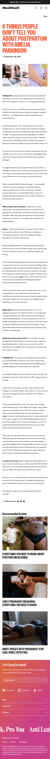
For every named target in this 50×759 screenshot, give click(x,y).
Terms (4, 742)
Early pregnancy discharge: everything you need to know (19, 603)
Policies (13, 742)
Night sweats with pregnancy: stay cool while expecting (23, 650)
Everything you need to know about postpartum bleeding (23, 555)
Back (46, 16)
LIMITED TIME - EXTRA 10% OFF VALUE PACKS (25, 2)
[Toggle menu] (46, 7)
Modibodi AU (7, 738)
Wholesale (23, 742)
